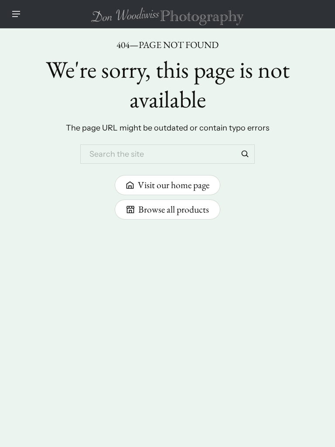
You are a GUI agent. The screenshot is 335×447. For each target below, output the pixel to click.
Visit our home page (173, 185)
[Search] (245, 154)
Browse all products (173, 209)
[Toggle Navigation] (16, 14)
